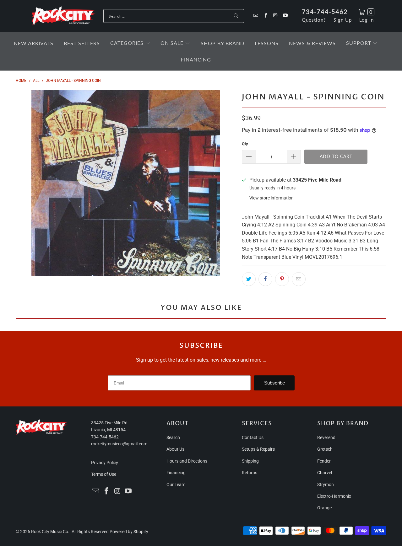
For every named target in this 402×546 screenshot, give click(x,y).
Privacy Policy (104, 462)
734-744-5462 (325, 11)
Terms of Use (103, 474)
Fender (324, 461)
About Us (175, 449)
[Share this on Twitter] (249, 279)
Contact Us (252, 437)
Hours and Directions (186, 461)
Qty (245, 143)
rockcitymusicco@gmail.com (119, 443)
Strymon (325, 484)
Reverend (326, 437)
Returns (249, 472)
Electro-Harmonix (334, 496)
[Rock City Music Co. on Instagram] (275, 15)
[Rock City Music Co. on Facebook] (265, 15)
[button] (130, 43)
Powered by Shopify (129, 531)
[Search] (236, 16)
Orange (324, 507)
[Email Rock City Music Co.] (255, 15)
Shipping (250, 461)
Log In (366, 20)
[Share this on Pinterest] (282, 279)
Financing (176, 472)
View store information (271, 197)
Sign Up (343, 20)
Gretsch (325, 449)
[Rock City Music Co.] (63, 16)
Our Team (175, 484)
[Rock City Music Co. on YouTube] (285, 15)
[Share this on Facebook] (265, 279)
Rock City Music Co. (50, 531)
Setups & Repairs (258, 449)
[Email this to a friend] (299, 279)
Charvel (324, 472)
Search (173, 437)
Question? (314, 20)
